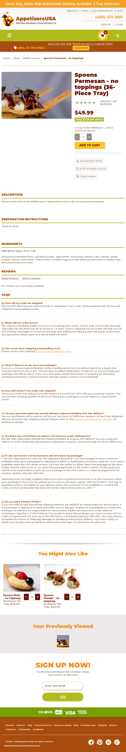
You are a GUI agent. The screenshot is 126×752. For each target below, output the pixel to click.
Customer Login (88, 725)
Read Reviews (10, 278)
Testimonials (24, 729)
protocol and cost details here (53, 351)
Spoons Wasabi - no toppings (51, 598)
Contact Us (11, 729)
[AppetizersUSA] (34, 18)
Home (6, 58)
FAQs (85, 11)
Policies (113, 725)
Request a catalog (62, 725)
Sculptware (38, 729)
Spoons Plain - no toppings (12, 597)
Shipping (102, 725)
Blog (120, 11)
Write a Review (31, 278)
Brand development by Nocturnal (22, 746)
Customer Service (102, 11)
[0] (103, 39)
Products (10, 725)
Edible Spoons (31, 58)
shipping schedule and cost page (93, 419)
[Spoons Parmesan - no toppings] (37, 117)
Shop (17, 58)
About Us (72, 11)
